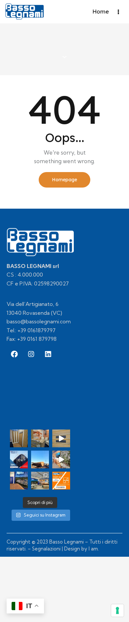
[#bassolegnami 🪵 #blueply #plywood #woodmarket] (61, 438)
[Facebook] (14, 354)
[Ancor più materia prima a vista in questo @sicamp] (19, 480)
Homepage (64, 180)
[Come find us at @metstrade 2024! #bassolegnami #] (40, 438)
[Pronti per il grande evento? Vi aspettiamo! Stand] (61, 480)
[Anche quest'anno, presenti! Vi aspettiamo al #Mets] (19, 459)
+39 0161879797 (37, 330)
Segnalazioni (46, 549)
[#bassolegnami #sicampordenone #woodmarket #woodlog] (61, 459)
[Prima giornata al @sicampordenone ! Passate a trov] (40, 480)
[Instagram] (31, 354)
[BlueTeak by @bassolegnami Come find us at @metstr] (19, 438)
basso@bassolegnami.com (39, 321)
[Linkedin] (48, 354)
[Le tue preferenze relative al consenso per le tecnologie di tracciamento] (117, 610)
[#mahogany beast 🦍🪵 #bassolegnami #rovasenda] (40, 459)
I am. (94, 549)
